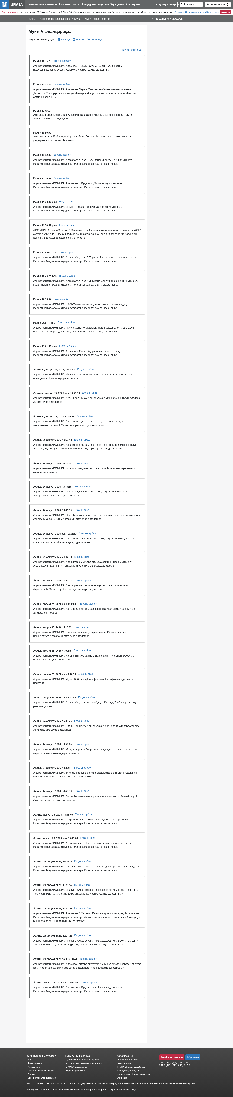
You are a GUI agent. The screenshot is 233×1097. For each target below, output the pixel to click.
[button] (218, 4)
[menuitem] (43, 4)
